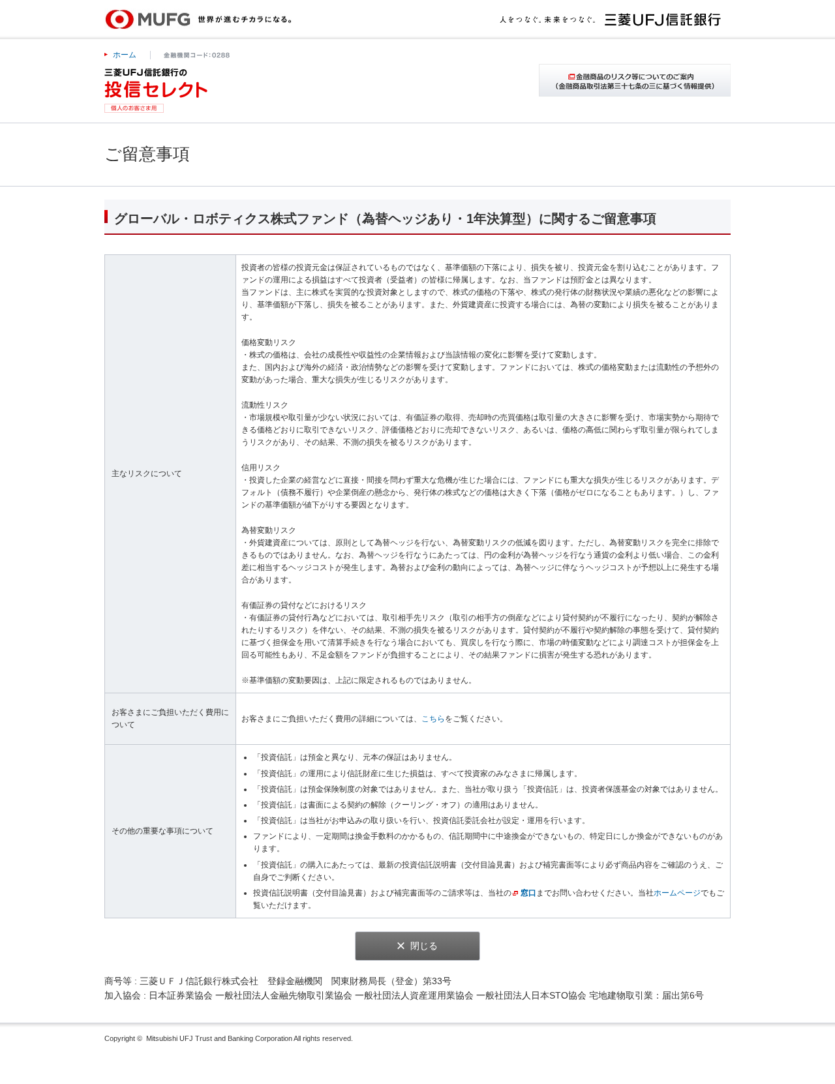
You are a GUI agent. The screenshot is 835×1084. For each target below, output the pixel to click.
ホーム (124, 54)
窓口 (528, 892)
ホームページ (677, 892)
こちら (433, 718)
